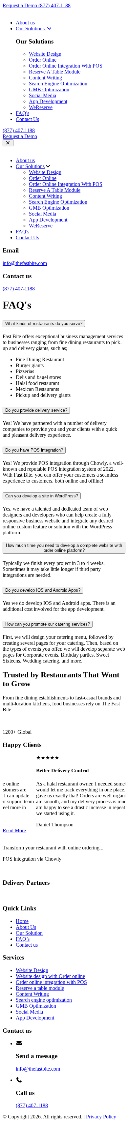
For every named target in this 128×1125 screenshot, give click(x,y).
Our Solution (29, 933)
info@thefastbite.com (25, 263)
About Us (26, 927)
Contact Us (27, 119)
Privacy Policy (101, 1116)
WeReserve (41, 107)
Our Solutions (31, 28)
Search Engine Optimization (58, 83)
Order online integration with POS (51, 982)
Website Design (45, 54)
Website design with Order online (50, 976)
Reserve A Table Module (54, 71)
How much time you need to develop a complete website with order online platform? (64, 548)
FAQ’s (23, 939)
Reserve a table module (40, 988)
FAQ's (22, 113)
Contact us (27, 945)
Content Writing (45, 77)
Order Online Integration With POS (65, 66)
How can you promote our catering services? (47, 624)
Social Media (42, 95)
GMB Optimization (49, 89)
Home (22, 921)
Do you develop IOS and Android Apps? (42, 590)
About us (25, 22)
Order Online (42, 60)
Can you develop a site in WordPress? (41, 495)
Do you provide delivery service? (36, 410)
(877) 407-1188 (54, 5)
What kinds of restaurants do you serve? (43, 323)
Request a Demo (20, 5)
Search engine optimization (44, 1000)
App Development (48, 101)
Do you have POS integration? (34, 450)
